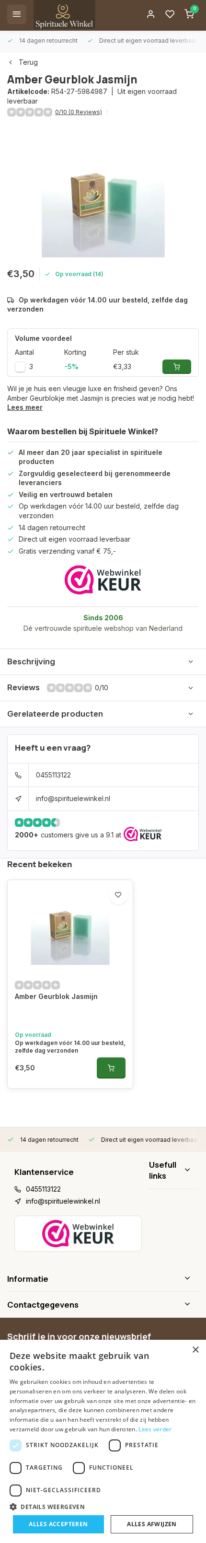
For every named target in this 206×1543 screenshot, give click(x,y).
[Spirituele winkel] (64, 14)
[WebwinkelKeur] (103, 579)
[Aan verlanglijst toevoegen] (118, 894)
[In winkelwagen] (111, 1068)
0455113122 (53, 775)
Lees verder (155, 1429)
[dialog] (103, 1441)
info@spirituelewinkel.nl (73, 798)
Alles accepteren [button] (58, 1524)
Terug (28, 62)
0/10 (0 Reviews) (78, 112)
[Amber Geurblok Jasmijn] (70, 925)
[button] (103, 1506)
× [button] (195, 1350)
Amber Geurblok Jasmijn (56, 996)
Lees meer (25, 407)
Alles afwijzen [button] (152, 1524)
